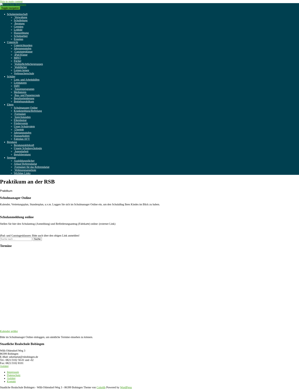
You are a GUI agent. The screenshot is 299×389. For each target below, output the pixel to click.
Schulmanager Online (26, 107)
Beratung (19, 23)
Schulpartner (21, 35)
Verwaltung (20, 17)
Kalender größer (9, 331)
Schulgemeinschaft (17, 14)
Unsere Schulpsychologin (28, 148)
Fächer (17, 60)
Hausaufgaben (22, 135)
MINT (17, 57)
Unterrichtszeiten (23, 45)
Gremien (18, 26)
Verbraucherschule (24, 73)
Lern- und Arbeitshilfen (26, 79)
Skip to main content (11, 1)
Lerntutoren (20, 82)
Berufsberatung (22, 154)
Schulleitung (21, 20)
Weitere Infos (7, 210)
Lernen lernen (21, 70)
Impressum (13, 372)
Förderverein (21, 123)
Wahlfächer (20, 67)
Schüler (11, 76)
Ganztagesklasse (23, 51)
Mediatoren (20, 92)
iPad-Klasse (21, 54)
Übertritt (19, 129)
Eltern (10, 104)
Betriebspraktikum (24, 101)
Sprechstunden (22, 117)
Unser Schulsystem (24, 126)
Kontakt (11, 381)
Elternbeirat (20, 120)
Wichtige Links (22, 173)
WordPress (126, 387)
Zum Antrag (6, 229)
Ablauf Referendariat (25, 163)
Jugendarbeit (21, 151)
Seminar (11, 157)
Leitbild (18, 29)
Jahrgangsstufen (22, 48)
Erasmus (18, 39)
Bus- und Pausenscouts (27, 95)
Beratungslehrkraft (24, 145)
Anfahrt (4, 366)
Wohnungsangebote (25, 170)
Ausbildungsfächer (24, 160)
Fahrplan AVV (22, 138)
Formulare (20, 113)
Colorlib (101, 387)
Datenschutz (13, 375)
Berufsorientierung (24, 98)
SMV (17, 85)
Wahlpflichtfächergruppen (28, 64)
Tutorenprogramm (24, 89)
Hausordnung (21, 32)
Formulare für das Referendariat (31, 166)
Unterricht (12, 42)
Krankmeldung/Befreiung (28, 110)
